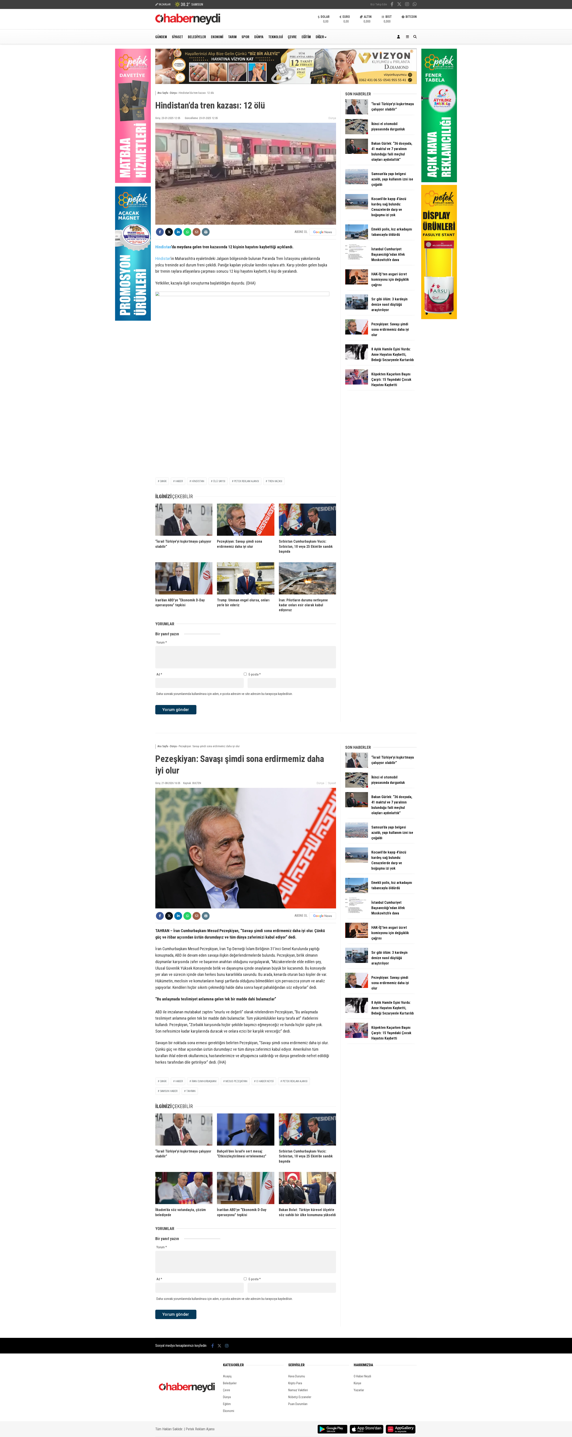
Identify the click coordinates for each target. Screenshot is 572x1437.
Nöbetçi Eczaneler (299, 1397)
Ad (159, 674)
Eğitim (306, 36)
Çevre (292, 36)
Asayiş (227, 1376)
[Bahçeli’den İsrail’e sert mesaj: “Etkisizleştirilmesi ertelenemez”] (245, 1129)
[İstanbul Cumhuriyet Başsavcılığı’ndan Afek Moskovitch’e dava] (356, 258)
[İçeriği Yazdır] (206, 232)
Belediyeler (197, 36)
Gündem (161, 36)
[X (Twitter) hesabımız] (399, 4)
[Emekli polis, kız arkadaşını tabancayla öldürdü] (356, 238)
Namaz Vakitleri (298, 1390)
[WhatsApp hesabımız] (415, 4)
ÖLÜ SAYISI (219, 481)
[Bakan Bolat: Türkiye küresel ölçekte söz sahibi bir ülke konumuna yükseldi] (307, 1188)
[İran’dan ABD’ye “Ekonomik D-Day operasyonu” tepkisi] (183, 578)
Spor (245, 36)
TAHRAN (191, 1091)
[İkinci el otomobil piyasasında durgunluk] (356, 133)
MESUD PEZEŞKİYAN (236, 1081)
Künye (357, 1383)
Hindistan (163, 247)
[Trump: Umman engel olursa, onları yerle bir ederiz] (245, 578)
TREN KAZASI (275, 481)
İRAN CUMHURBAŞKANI (204, 1081)
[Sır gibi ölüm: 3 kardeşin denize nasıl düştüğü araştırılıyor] (356, 308)
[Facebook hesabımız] (392, 4)
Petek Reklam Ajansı (200, 1429)
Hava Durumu (296, 1376)
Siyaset (177, 36)
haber (179, 481)
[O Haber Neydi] (187, 23)
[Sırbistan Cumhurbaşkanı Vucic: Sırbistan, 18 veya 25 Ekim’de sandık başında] (307, 520)
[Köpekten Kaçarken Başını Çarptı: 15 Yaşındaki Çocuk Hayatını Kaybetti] (356, 383)
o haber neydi (265, 1081)
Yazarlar (359, 1390)
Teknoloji (275, 36)
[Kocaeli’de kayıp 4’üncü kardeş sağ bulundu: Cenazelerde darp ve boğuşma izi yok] (356, 208)
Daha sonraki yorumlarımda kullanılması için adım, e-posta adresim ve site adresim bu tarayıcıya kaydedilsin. (224, 694)
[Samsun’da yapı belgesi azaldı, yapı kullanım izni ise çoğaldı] (356, 183)
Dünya (258, 36)
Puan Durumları (297, 1404)
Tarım (232, 36)
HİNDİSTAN (198, 481)
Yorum (161, 642)
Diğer (320, 36)
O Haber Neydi (362, 1376)
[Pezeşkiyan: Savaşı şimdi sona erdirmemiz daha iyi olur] (245, 520)
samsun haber (168, 1091)
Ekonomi (217, 36)
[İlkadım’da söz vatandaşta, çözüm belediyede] (183, 1188)
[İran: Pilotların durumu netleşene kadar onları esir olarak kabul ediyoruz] (307, 578)
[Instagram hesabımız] (407, 4)
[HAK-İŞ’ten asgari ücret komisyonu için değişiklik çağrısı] (356, 283)
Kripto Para (295, 1383)
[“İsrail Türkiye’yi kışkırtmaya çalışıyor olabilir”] (183, 520)
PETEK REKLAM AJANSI (246, 481)
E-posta (255, 674)
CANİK (163, 481)
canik (163, 1081)
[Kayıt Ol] (399, 36)
